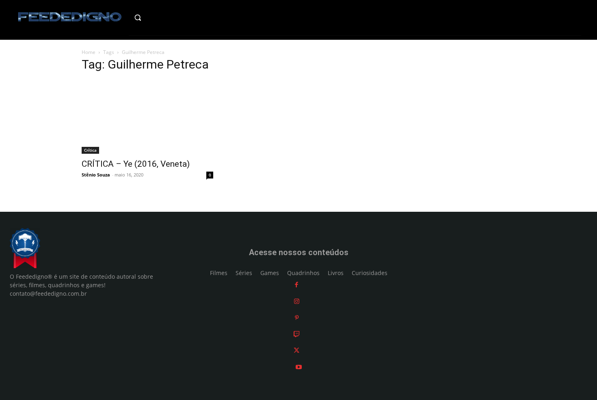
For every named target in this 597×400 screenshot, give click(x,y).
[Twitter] (296, 350)
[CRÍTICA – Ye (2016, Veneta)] (147, 117)
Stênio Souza (96, 175)
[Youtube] (299, 366)
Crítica (90, 150)
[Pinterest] (296, 317)
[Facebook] (296, 284)
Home (88, 52)
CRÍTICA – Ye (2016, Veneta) (136, 164)
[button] (155, 17)
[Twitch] (297, 334)
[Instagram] (296, 301)
